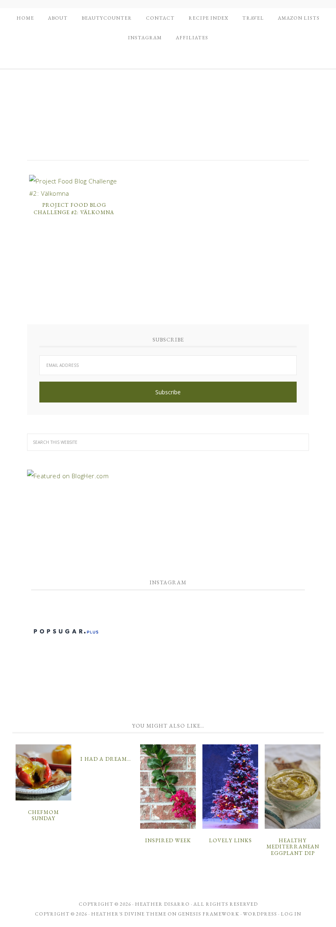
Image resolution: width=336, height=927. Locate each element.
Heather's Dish (168, 120)
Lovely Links (230, 840)
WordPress (260, 914)
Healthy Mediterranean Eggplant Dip (292, 847)
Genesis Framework (208, 914)
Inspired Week (168, 840)
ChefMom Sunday (43, 815)
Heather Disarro (162, 904)
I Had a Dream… (105, 758)
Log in (291, 914)
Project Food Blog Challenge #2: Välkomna (74, 208)
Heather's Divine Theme (128, 914)
